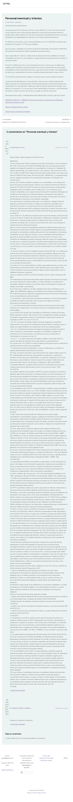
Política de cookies (46, 760)
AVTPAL (6, 3)
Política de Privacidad (46, 758)
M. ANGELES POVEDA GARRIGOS (20, 708)
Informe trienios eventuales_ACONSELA (18, 112)
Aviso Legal (46, 756)
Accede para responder (17, 690)
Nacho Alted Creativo (40, 793)
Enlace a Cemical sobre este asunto (16, 107)
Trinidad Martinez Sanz (17, 147)
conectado (23, 738)
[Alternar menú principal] (68, 4)
